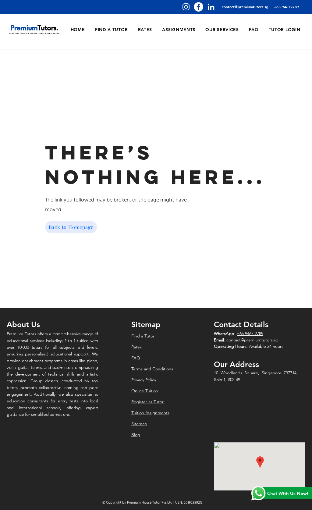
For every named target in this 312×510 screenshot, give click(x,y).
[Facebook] (198, 7)
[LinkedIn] (211, 7)
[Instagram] (186, 7)
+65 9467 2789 (250, 333)
